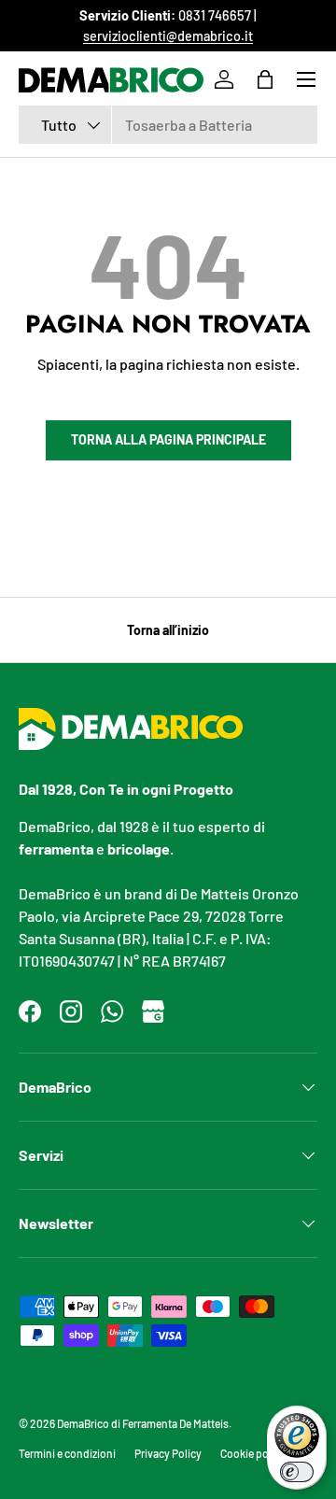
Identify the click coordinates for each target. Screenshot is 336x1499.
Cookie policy (253, 1453)
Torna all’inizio (168, 630)
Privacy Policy (168, 1453)
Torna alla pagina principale (168, 439)
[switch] (297, 1472)
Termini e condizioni (67, 1453)
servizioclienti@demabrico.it (168, 36)
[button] (265, 79)
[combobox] (168, 125)
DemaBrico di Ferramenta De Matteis (143, 1423)
